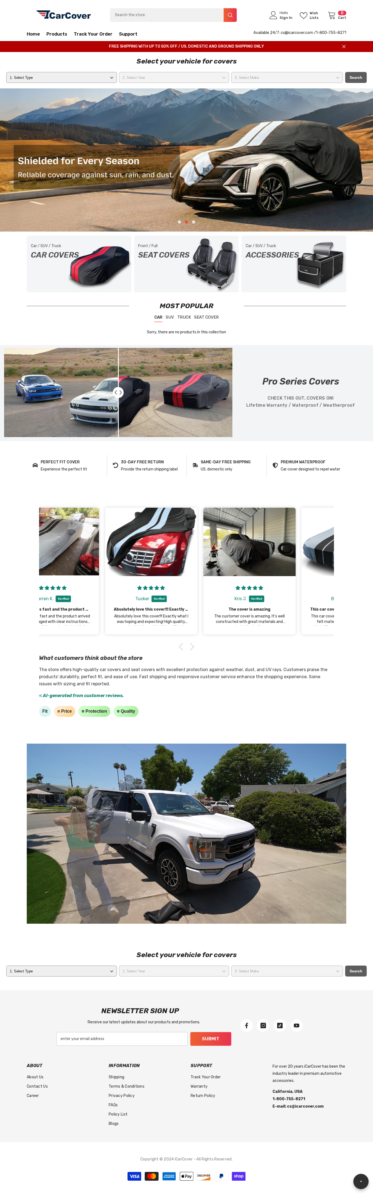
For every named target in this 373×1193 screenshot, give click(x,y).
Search (356, 77)
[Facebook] (246, 1025)
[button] (42, 160)
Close (344, 46)
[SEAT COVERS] (186, 264)
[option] (186, 160)
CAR (158, 317)
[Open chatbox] (361, 1181)
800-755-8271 (332, 32)
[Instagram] (263, 1025)
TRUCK (184, 317)
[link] (67, 466)
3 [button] (193, 222)
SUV (170, 317)
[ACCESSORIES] (294, 264)
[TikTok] (280, 1025)
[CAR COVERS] (79, 264)
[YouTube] (296, 1025)
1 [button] (179, 222)
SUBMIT (210, 1038)
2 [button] (186, 222)
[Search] (173, 15)
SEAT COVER (206, 317)
